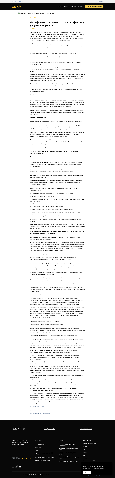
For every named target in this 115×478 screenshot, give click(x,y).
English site (100, 1)
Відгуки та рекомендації (89, 443)
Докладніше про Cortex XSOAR (39, 410)
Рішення (66, 6)
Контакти (85, 458)
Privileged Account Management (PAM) (67, 453)
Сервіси (59, 6)
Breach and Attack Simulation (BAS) (68, 461)
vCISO (37, 450)
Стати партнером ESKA (89, 461)
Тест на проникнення (41, 444)
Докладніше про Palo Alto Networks (40, 413)
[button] (94, 6)
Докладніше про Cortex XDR (38, 406)
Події (84, 449)
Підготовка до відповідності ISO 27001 (44, 453)
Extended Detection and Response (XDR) (68, 449)
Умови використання (80, 475)
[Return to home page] (16, 6)
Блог (84, 455)
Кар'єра (85, 452)
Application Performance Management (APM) (69, 457)
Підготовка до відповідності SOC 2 (45, 457)
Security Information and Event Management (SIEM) (67, 445)
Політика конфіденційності (95, 475)
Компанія (80, 6)
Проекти (85, 446)
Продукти (73, 6)
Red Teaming (38, 447)
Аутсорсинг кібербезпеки (42, 460)
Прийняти (86, 472)
